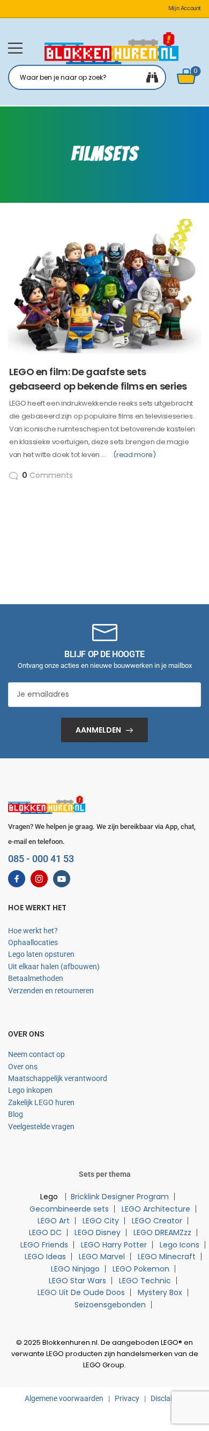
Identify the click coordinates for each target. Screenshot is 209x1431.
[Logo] (111, 48)
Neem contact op (36, 1054)
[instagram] (39, 878)
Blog (15, 1114)
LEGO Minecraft (167, 1256)
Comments (47, 475)
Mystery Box (160, 1292)
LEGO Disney (97, 1232)
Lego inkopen (30, 1090)
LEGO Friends (44, 1244)
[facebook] (16, 878)
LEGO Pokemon (141, 1268)
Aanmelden (98, 730)
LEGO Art (54, 1220)
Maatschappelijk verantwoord (57, 1078)
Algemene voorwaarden (64, 1398)
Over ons (23, 1066)
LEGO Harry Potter (114, 1244)
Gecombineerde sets (69, 1209)
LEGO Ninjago (75, 1268)
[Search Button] (151, 77)
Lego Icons (179, 1244)
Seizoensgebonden (110, 1304)
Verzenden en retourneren (51, 990)
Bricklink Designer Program (120, 1196)
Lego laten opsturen (41, 954)
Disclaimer (168, 1398)
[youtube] (61, 878)
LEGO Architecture (156, 1209)
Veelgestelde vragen (41, 1126)
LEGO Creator (157, 1220)
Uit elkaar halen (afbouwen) (54, 966)
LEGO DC (45, 1232)
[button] (15, 48)
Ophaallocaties (33, 942)
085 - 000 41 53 (41, 858)
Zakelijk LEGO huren (41, 1102)
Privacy (127, 1398)
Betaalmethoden (35, 978)
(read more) (134, 455)
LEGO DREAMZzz (162, 1232)
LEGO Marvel (102, 1256)
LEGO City (101, 1220)
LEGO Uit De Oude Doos (81, 1292)
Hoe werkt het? (33, 930)
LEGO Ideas (45, 1256)
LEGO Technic (145, 1280)
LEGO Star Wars (77, 1280)
